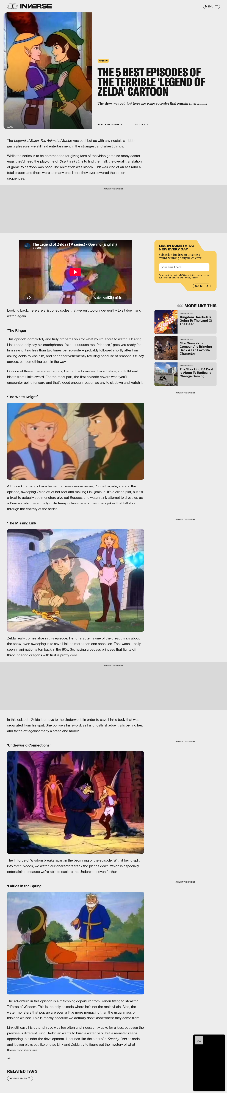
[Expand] (197, 1038)
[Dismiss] (221, 1038)
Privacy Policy (191, 277)
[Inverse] (36, 6)
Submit (200, 285)
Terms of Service (170, 277)
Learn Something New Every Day (176, 247)
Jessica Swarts (113, 124)
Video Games (18, 1078)
